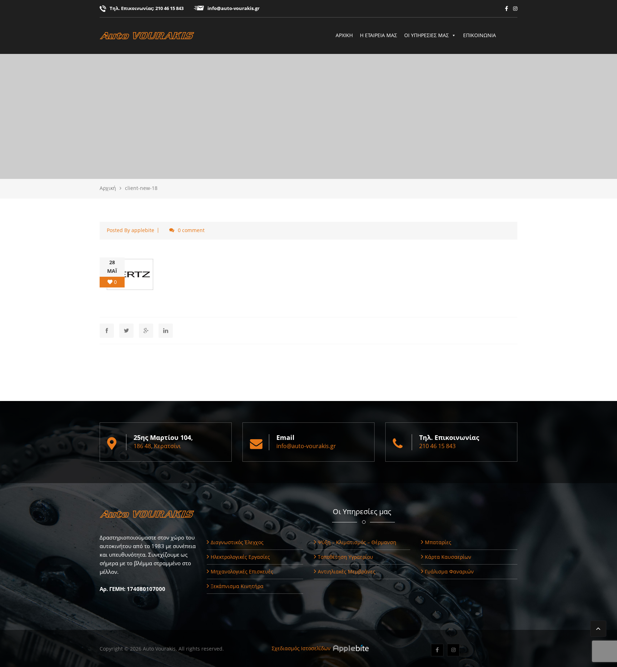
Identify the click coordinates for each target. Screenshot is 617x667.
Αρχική (108, 188)
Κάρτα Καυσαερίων (448, 556)
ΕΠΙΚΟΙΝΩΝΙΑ (479, 35)
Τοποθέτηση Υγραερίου (345, 556)
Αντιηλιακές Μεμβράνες (346, 571)
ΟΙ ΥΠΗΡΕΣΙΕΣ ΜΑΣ (426, 35)
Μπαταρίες (438, 542)
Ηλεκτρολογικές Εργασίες (240, 556)
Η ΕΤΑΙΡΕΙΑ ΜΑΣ (378, 35)
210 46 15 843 (169, 8)
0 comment (191, 230)
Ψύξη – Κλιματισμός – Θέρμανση (357, 542)
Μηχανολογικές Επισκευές (242, 571)
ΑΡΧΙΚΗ (344, 35)
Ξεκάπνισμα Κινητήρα (237, 586)
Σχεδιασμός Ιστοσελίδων (301, 648)
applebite (142, 230)
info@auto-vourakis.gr (233, 8)
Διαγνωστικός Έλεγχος (237, 542)
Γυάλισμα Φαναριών (449, 571)
